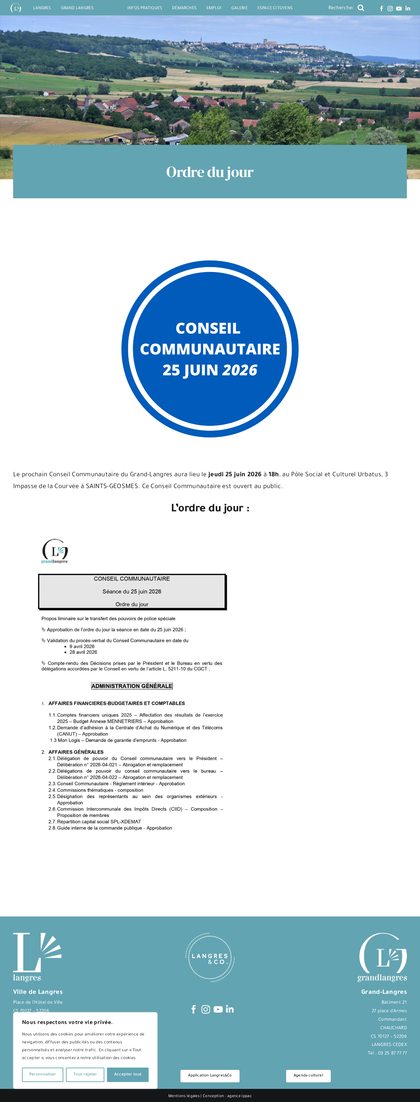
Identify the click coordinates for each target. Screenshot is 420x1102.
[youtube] (399, 8)
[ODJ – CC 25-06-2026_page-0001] (132, 525)
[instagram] (390, 8)
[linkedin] (408, 8)
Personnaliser (42, 1074)
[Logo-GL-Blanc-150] (16, 3)
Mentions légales (184, 1096)
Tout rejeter (85, 1074)
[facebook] (381, 8)
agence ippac (239, 1096)
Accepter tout (127, 1074)
